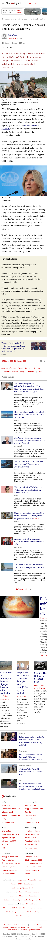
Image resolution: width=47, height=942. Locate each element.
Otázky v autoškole (32, 870)
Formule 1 (6, 844)
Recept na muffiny (32, 834)
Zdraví (16, 470)
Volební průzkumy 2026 (11, 809)
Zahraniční (18, 446)
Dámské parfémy (25, 908)
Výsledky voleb (7, 812)
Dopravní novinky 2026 (33, 863)
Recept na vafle (31, 844)
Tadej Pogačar (30, 815)
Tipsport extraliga (8, 838)
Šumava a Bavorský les (11, 863)
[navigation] (3, 3)
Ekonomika (18, 395)
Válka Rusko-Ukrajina (9, 372)
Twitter (16, 925)
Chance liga (6, 831)
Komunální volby (8, 822)
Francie (28, 368)
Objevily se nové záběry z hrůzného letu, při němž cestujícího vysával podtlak (23, 683)
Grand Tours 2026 (32, 822)
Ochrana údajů (36, 927)
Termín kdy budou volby (11, 815)
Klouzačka (33, 896)
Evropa (3, 354)
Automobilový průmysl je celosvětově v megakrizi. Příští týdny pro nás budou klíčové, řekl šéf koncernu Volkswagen (29, 387)
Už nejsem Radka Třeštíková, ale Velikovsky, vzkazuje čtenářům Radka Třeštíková (28, 490)
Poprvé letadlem (8, 860)
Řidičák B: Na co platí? (33, 867)
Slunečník (23, 896)
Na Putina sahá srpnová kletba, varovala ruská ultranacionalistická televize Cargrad (29, 440)
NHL (3, 848)
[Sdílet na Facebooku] (41, 361)
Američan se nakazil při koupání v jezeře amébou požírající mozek (29, 566)
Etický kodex (24, 927)
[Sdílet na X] (44, 361)
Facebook (8, 925)
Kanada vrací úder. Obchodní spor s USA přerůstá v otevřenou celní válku (29, 541)
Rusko (20, 368)
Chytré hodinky (33, 912)
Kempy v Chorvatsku (10, 857)
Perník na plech (31, 848)
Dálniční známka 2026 (33, 860)
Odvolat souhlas (13, 930)
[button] (23, 84)
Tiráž (39, 925)
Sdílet (15, 43)
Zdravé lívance (30, 838)
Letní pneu (38, 908)
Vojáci (40, 372)
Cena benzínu (29, 884)
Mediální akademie (10, 927)
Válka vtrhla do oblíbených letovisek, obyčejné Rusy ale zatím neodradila (6, 683)
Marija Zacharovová (27, 372)
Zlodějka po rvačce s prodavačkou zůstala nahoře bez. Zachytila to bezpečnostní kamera (29, 515)
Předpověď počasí (35, 880)
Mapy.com (22, 880)
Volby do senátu (8, 819)
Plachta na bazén (32, 892)
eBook (7, 43)
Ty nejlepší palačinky (33, 831)
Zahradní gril (29, 900)
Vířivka (38, 900)
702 (24, 43)
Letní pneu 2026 (31, 857)
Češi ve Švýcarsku (9, 867)
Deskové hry (11, 912)
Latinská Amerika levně (11, 870)
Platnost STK (30, 874)
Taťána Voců (12, 35)
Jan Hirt (28, 812)
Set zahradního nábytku (13, 900)
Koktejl (16, 420)
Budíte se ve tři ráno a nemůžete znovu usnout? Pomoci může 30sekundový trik (28, 464)
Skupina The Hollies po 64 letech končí (40, 677)
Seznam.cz (33, 3)
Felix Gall (28, 819)
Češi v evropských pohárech (22, 888)
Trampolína (13, 896)
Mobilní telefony (32, 904)
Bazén (21, 892)
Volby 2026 (6, 805)
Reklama (24, 925)
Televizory (21, 912)
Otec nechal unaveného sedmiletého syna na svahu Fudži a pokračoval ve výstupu (30, 414)
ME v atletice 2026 (9, 841)
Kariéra (32, 925)
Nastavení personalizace (30, 930)
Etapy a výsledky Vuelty (34, 809)
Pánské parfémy (22, 916)
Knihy (16, 496)
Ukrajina (37, 368)
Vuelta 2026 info (31, 805)
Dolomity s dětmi (8, 874)
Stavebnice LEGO (10, 908)
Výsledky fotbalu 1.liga (10, 834)
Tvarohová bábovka (32, 841)
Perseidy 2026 (16, 884)
